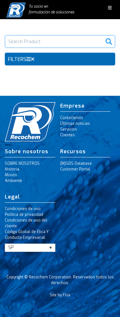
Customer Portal (75, 169)
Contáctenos (71, 117)
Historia (12, 169)
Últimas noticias (75, 123)
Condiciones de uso (23, 208)
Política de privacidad (24, 214)
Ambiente (13, 180)
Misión (11, 174)
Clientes (67, 135)
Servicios (68, 129)
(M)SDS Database (76, 163)
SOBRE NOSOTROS (22, 163)
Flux (66, 295)
